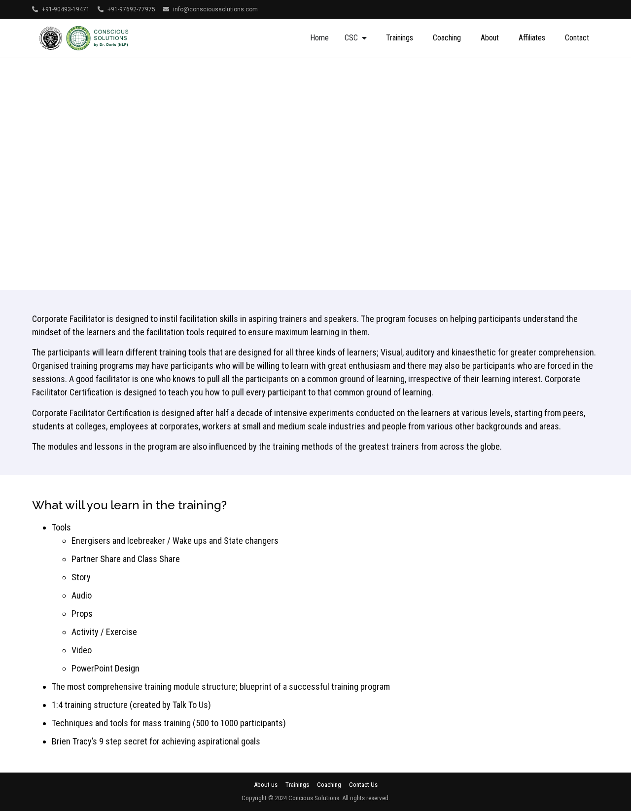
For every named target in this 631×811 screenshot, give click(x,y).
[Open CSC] (364, 38)
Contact (577, 37)
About (490, 37)
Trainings (399, 37)
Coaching (447, 37)
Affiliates (532, 37)
